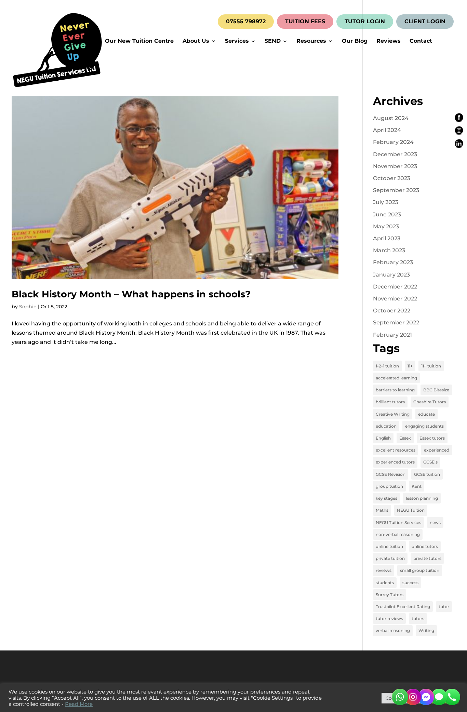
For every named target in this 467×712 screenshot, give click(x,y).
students (385, 582)
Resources (311, 41)
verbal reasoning (393, 630)
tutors (418, 618)
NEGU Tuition (411, 510)
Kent (417, 486)
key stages (386, 498)
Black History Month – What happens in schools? (131, 294)
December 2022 (395, 286)
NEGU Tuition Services (398, 522)
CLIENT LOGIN (424, 21)
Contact (421, 41)
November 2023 (395, 166)
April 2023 (386, 238)
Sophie (28, 307)
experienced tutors (395, 462)
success (410, 582)
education (386, 426)
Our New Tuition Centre (139, 41)
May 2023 (386, 226)
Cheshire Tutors (429, 401)
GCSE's (430, 462)
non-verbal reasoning (398, 534)
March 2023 (389, 250)
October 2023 (391, 178)
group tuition (389, 486)
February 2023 (393, 262)
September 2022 (396, 322)
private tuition (390, 558)
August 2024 (391, 118)
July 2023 (385, 202)
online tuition (389, 546)
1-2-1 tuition (387, 365)
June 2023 (387, 214)
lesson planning (422, 498)
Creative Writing (393, 414)
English (383, 438)
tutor (444, 606)
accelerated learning (396, 377)
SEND (273, 41)
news (435, 522)
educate (426, 414)
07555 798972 (246, 21)
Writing (426, 630)
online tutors (425, 546)
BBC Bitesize (436, 389)
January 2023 (391, 274)
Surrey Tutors (389, 594)
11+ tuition (431, 365)
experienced (436, 450)
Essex (405, 438)
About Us (196, 41)
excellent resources (395, 450)
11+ (410, 365)
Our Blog (355, 41)
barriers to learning (395, 389)
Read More (79, 704)
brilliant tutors (390, 401)
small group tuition (419, 570)
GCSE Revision (390, 474)
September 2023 (396, 190)
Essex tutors (432, 438)
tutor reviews (389, 618)
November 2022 (395, 298)
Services (237, 41)
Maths (382, 510)
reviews (383, 570)
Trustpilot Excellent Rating (403, 606)
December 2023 (395, 154)
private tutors (427, 558)
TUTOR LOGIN (365, 21)
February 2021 (392, 335)
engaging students (424, 426)
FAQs (86, 67)
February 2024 (393, 142)
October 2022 (391, 310)
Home (87, 41)
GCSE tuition (427, 474)
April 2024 (387, 130)
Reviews (388, 41)
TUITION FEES (305, 21)
